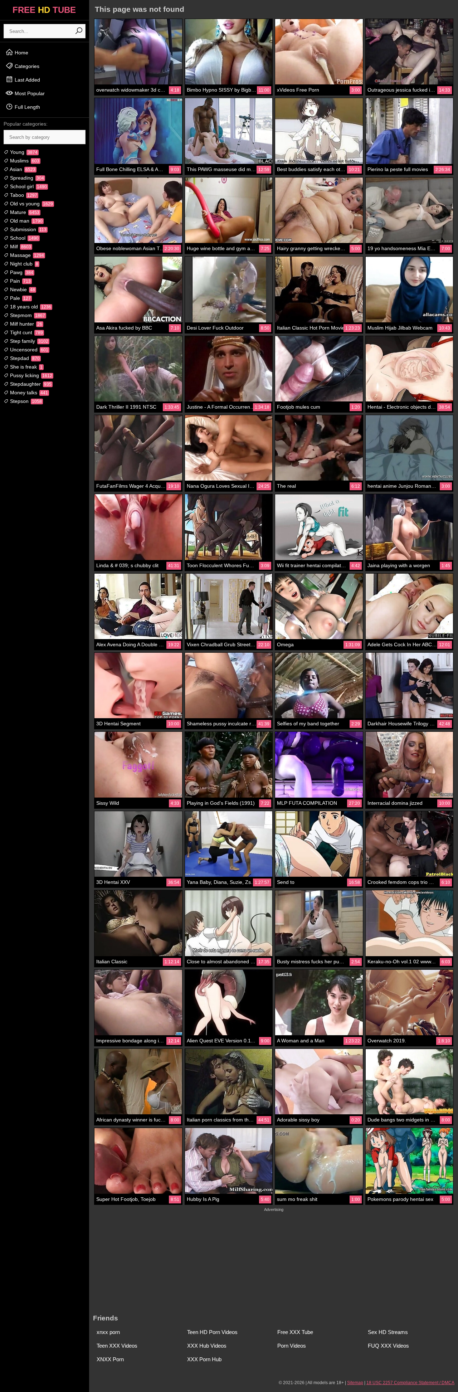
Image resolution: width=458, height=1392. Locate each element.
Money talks (28, 392)
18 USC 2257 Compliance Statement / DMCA (410, 1382)
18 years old (30, 307)
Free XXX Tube (295, 1332)
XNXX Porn (110, 1359)
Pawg (21, 272)
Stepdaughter (30, 384)
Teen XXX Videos (117, 1346)
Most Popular (29, 93)
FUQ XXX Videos (388, 1346)
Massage (26, 255)
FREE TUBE (44, 10)
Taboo (23, 195)
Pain (20, 281)
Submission (28, 229)
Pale (20, 298)
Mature (24, 212)
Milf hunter (25, 324)
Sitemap (355, 1382)
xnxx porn (108, 1332)
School (24, 238)
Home (20, 52)
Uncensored (28, 349)
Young (23, 152)
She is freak (26, 367)
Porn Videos (291, 1346)
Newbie (22, 289)
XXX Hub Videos (206, 1346)
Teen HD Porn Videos (212, 1332)
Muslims (24, 161)
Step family (28, 341)
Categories (26, 66)
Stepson (25, 401)
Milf (20, 246)
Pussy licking (30, 375)
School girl (28, 186)
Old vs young (31, 203)
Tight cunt (26, 332)
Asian (22, 169)
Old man (26, 221)
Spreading (26, 178)
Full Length (26, 107)
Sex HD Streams (388, 1332)
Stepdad (24, 358)
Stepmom (27, 315)
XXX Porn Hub (204, 1359)
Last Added (26, 80)
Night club (23, 264)
